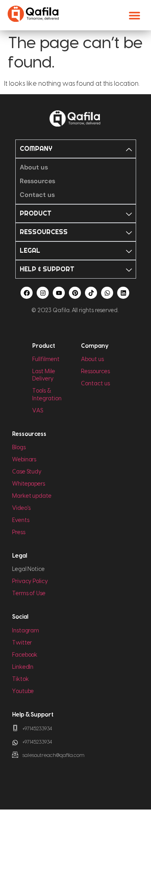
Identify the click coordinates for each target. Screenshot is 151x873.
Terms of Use (29, 593)
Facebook (24, 655)
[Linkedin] (123, 293)
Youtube (23, 691)
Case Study (26, 472)
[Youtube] (59, 293)
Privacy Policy (30, 581)
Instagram (25, 631)
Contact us (95, 384)
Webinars (24, 460)
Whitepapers (28, 484)
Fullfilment (45, 359)
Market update (32, 496)
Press (18, 532)
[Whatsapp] (107, 293)
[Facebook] (27, 293)
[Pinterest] (75, 293)
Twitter (22, 643)
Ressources (95, 371)
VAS (37, 411)
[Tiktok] (91, 293)
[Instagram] (43, 293)
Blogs (19, 447)
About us (92, 359)
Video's (21, 508)
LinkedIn (22, 667)
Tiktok (20, 679)
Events (20, 520)
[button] (134, 15)
